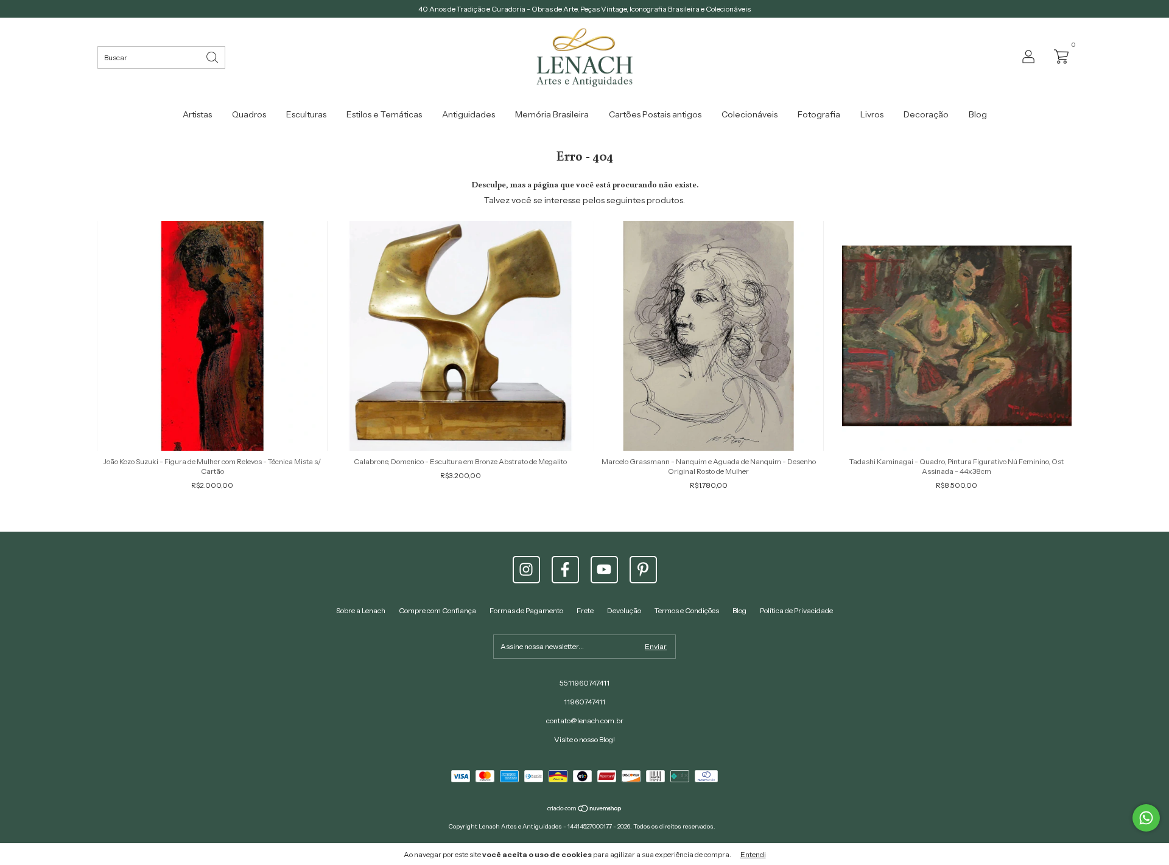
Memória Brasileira (552, 114)
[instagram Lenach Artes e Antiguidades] (526, 569)
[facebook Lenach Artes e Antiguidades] (565, 569)
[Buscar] (213, 56)
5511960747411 (584, 682)
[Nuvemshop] (585, 809)
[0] (1058, 55)
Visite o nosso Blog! (584, 739)
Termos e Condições (687, 610)
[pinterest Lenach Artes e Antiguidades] (643, 569)
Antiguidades (468, 114)
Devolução (624, 610)
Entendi (753, 854)
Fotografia (819, 114)
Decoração (926, 114)
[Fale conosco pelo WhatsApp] (1146, 818)
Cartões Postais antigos (655, 114)
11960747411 (584, 701)
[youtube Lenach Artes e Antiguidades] (604, 569)
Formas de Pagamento (526, 610)
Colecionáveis (749, 114)
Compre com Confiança (437, 610)
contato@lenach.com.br (584, 720)
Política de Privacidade (796, 610)
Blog (978, 114)
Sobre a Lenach (360, 610)
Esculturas (306, 114)
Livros (871, 114)
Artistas (197, 114)
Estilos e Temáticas (384, 114)
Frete (585, 610)
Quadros (249, 114)
